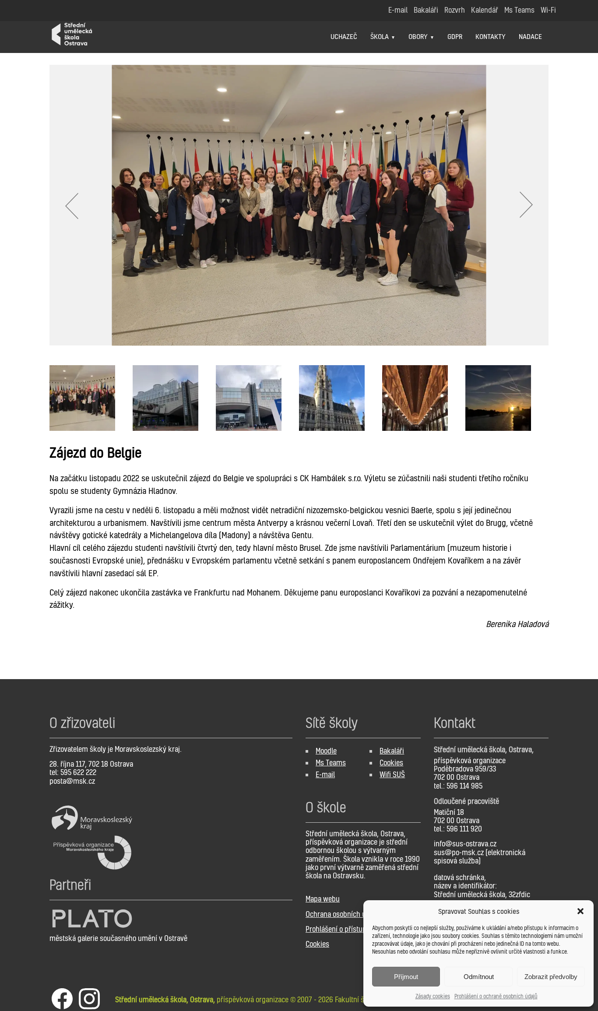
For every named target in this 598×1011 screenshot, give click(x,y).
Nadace (530, 36)
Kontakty (490, 36)
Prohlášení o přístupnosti (343, 929)
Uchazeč (344, 36)
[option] (299, 205)
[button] (580, 911)
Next (527, 205)
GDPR (454, 36)
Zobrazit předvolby (550, 976)
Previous (71, 205)
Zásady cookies (432, 996)
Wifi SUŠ (392, 774)
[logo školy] (53, 25)
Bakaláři (392, 750)
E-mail (325, 774)
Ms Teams (331, 762)
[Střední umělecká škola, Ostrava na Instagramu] (89, 999)
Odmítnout (479, 976)
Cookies (391, 762)
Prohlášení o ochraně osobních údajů (496, 996)
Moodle (326, 750)
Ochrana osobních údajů (342, 914)
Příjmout (406, 976)
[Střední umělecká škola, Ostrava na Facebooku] (62, 999)
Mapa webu (323, 898)
